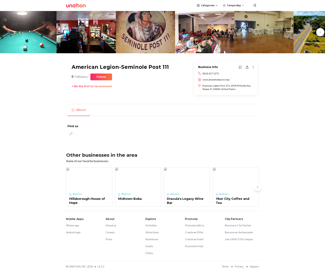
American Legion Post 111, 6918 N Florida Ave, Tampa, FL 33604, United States (226, 87)
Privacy (239, 266)
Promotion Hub (194, 246)
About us (111, 225)
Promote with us (194, 225)
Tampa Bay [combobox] (234, 5)
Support (254, 266)
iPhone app (72, 225)
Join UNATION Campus (239, 239)
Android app (73, 232)
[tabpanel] (162, 131)
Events (149, 246)
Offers (149, 253)
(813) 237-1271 (211, 73)
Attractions (152, 232)
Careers (110, 232)
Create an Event (194, 239)
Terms (225, 266)
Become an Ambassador (239, 232)
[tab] (79, 110)
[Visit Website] (71, 133)
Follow (101, 76)
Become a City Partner (238, 225)
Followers (80, 76)
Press (109, 239)
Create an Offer (194, 232)
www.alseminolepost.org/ (216, 79)
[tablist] (162, 110)
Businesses (151, 239)
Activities (151, 225)
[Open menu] (254, 5)
